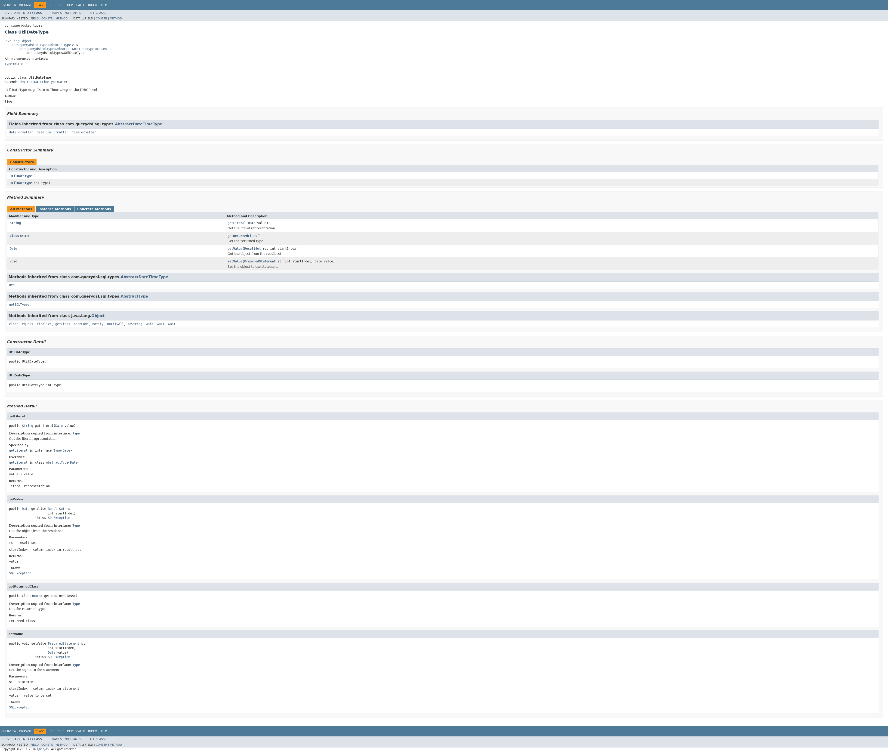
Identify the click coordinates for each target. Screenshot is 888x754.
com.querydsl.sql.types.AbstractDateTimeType (56, 49)
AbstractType (134, 296)
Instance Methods (54, 209)
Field (35, 18)
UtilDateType (21, 176)
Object (98, 316)
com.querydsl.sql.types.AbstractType (41, 45)
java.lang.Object (18, 41)
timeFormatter (84, 132)
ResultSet (252, 248)
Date (101, 49)
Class (14, 236)
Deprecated (76, 5)
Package (25, 5)
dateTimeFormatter (52, 132)
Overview (8, 5)
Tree (60, 5)
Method (62, 18)
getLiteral (237, 223)
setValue (235, 261)
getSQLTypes (19, 304)
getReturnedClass (242, 236)
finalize (44, 324)
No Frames (73, 13)
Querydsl (43, 749)
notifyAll (115, 324)
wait (149, 324)
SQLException (59, 518)
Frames (56, 13)
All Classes (99, 13)
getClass (62, 324)
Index (92, 5)
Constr (47, 18)
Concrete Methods (94, 209)
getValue (235, 248)
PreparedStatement (260, 261)
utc (12, 285)
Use (51, 5)
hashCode (81, 324)
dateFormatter (21, 132)
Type (8, 64)
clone (13, 324)
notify (97, 324)
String (15, 223)
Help (103, 5)
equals (27, 324)
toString (134, 324)
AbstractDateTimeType (37, 82)
